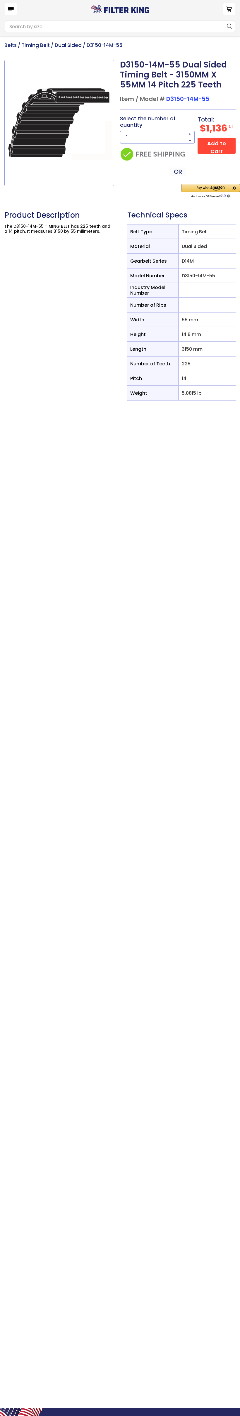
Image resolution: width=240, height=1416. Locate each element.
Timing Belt (36, 45)
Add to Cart (216, 147)
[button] (210, 190)
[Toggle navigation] (11, 9)
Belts (10, 45)
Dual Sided (68, 45)
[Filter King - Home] (120, 9)
